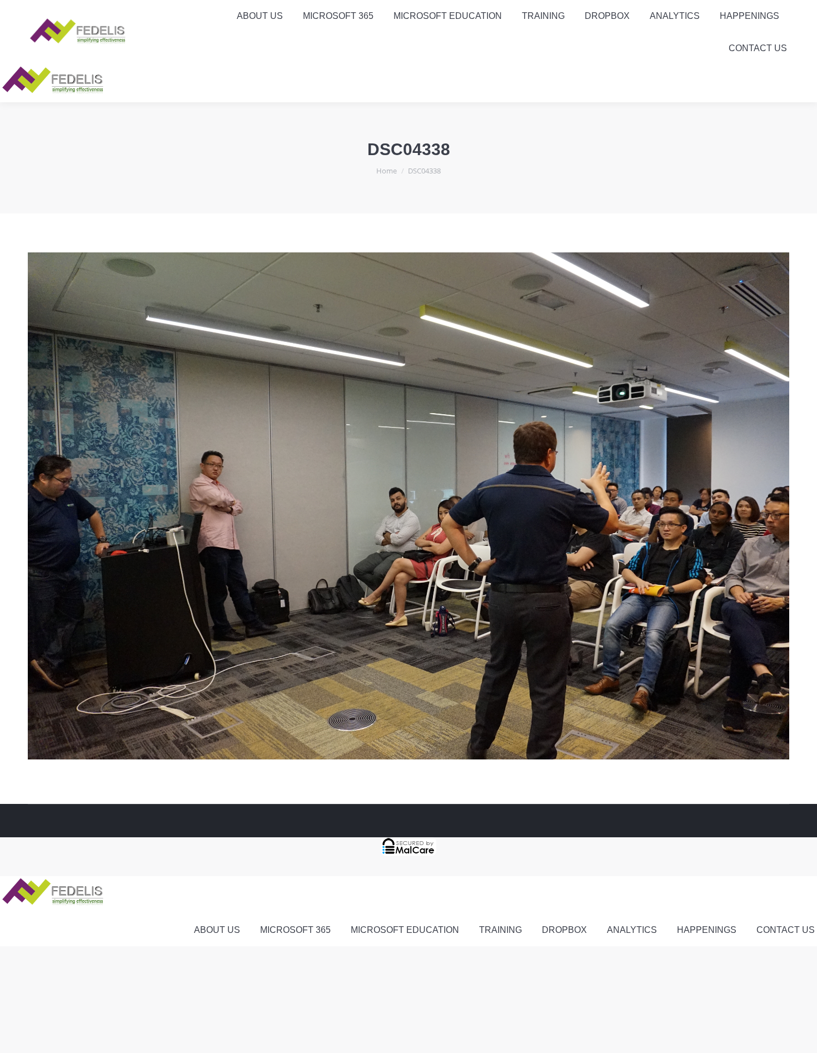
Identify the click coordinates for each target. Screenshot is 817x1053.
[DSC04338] (408, 505)
